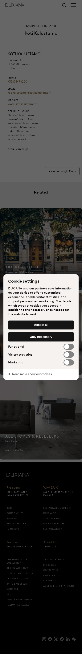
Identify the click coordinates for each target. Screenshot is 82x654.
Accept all (41, 324)
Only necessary (41, 336)
